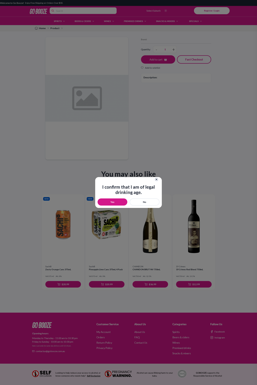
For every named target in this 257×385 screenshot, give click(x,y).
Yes (112, 202)
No (144, 202)
